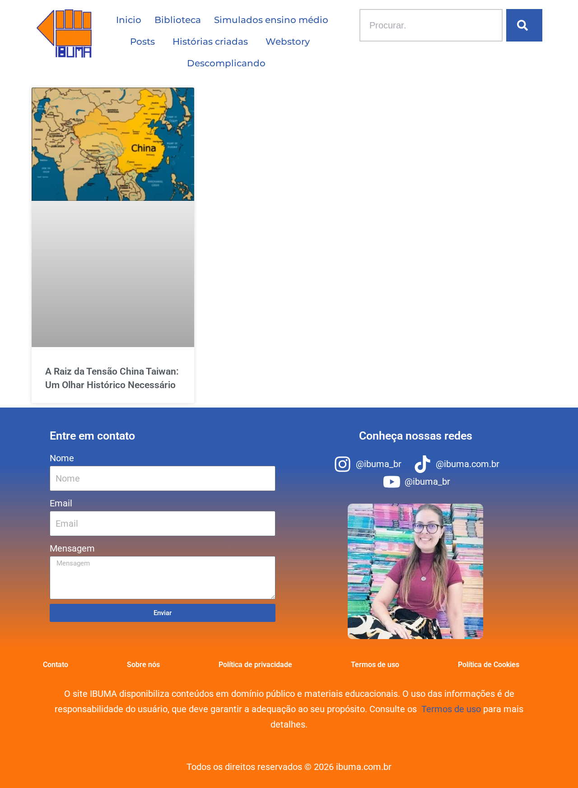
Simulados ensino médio (271, 19)
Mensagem (72, 548)
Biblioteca (177, 19)
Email (61, 503)
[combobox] (431, 25)
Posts (142, 41)
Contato (55, 664)
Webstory (288, 41)
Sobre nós (143, 664)
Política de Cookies (488, 664)
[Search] (524, 25)
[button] (144, 41)
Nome (62, 458)
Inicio (128, 19)
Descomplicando (226, 63)
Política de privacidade (255, 664)
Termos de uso (375, 664)
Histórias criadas (210, 41)
